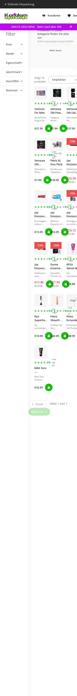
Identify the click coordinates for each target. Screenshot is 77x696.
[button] (14, 44)
